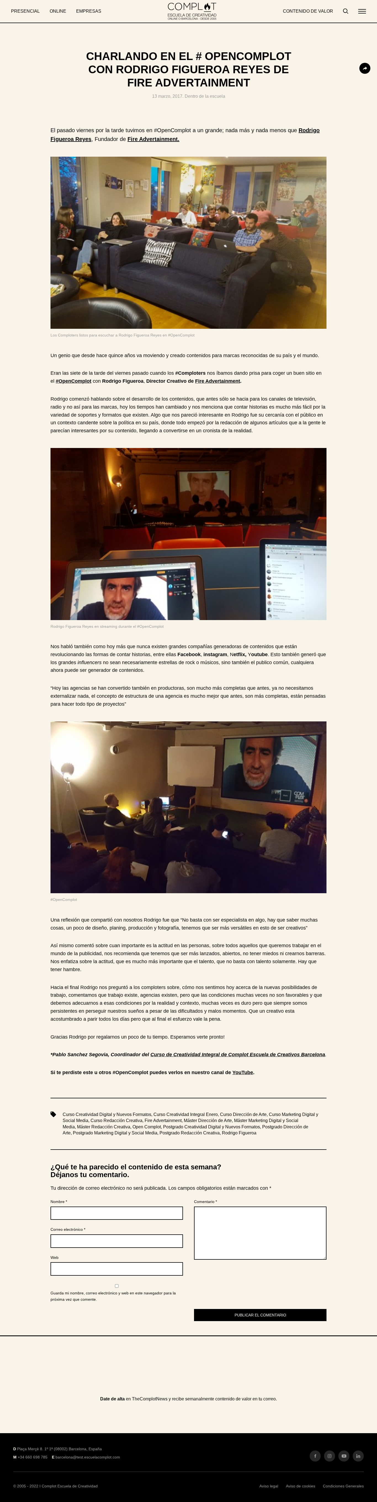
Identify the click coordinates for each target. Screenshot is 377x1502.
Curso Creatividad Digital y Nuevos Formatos (107, 1114)
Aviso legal (268, 1486)
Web (55, 1257)
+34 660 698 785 (32, 1457)
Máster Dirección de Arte (208, 1120)
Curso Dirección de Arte (243, 1114)
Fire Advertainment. (153, 139)
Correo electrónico (68, 1229)
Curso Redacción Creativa (116, 1120)
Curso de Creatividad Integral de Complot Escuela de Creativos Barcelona (237, 1054)
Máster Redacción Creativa (103, 1127)
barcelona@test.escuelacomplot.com (87, 1457)
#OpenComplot (73, 381)
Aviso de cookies (300, 1486)
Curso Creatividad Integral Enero (185, 1114)
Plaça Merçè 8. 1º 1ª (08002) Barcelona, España (59, 1449)
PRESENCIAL (25, 11)
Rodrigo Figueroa (239, 1133)
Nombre (59, 1201)
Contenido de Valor (308, 11)
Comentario (205, 1201)
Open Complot (146, 1127)
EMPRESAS (88, 11)
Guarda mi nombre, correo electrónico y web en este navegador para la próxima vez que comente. (113, 1296)
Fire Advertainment (217, 381)
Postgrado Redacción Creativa (190, 1133)
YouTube (242, 1072)
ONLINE (58, 11)
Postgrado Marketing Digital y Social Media (115, 1133)
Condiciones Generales (343, 1486)
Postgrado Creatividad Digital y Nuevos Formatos (211, 1127)
